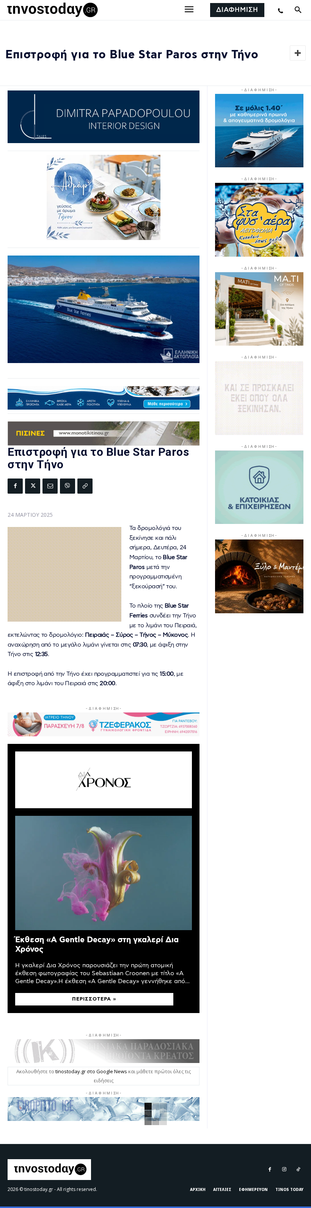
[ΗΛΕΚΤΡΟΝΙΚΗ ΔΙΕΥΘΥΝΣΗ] (50, 486)
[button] (298, 10)
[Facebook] (15, 486)
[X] (32, 486)
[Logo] (51, 10)
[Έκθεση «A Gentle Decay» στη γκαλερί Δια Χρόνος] (103, 873)
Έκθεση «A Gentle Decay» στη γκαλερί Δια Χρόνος (97, 944)
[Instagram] (284, 1169)
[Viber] (67, 486)
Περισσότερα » (94, 999)
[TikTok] (298, 1169)
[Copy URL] (85, 486)
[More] (298, 53)
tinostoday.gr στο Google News (91, 1071)
